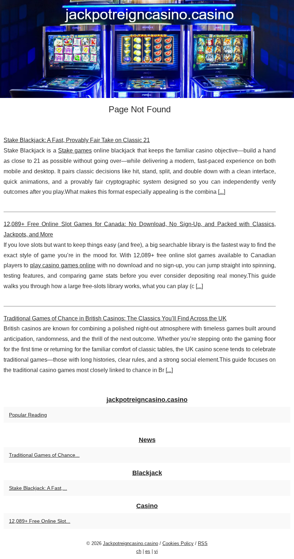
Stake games (75, 150)
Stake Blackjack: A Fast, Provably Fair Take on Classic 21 (77, 140)
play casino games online (62, 265)
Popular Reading (28, 415)
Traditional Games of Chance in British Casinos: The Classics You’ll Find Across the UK (115, 318)
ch (138, 551)
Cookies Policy (178, 543)
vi (156, 551)
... (221, 192)
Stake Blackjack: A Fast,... (38, 488)
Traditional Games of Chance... (44, 455)
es (147, 551)
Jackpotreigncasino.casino (130, 543)
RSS (203, 543)
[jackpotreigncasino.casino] (147, 49)
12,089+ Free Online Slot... (39, 521)
